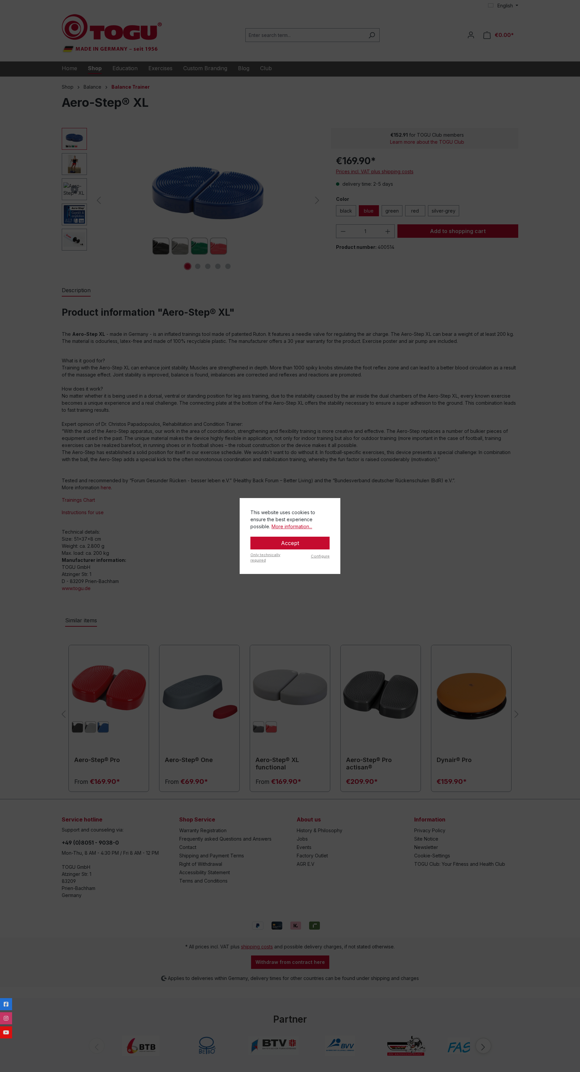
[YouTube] (6, 1032)
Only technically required (265, 557)
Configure (320, 556)
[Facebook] (6, 1004)
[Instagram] (6, 1018)
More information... (292, 526)
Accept (290, 543)
